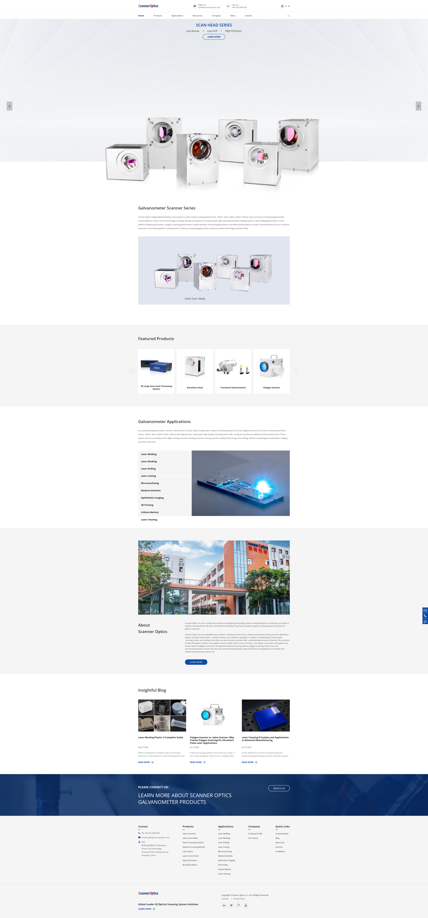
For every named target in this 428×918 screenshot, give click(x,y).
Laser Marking (149, 461)
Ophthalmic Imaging (152, 497)
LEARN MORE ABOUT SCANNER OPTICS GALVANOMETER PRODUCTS (185, 798)
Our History (253, 838)
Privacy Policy (239, 898)
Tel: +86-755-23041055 (149, 833)
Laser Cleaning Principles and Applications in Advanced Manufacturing (265, 739)
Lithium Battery (150, 512)
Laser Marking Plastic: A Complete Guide (160, 737)
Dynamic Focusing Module (194, 847)
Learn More (157, 293)
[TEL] (425, 616)
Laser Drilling (148, 468)
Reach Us (279, 788)
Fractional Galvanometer (233, 387)
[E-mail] (425, 610)
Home (141, 15)
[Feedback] (425, 621)
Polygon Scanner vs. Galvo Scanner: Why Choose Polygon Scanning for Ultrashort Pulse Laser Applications (212, 740)
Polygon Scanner (271, 387)
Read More (144, 762)
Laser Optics (270, 251)
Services (279, 847)
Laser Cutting (148, 475)
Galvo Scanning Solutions (232, 262)
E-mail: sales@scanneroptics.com (153, 837)
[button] (9, 106)
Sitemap (225, 898)
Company (216, 15)
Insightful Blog (152, 690)
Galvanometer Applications (164, 421)
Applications (177, 15)
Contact (248, 15)
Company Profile (255, 833)
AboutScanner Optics (152, 628)
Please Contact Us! (153, 787)
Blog (277, 838)
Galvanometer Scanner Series (166, 208)
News (232, 15)
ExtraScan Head (195, 387)
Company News (282, 833)
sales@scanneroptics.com (209, 7)
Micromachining (150, 483)
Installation (280, 851)
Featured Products (156, 338)
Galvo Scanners (157, 257)
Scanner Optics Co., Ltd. (242, 895)
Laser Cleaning (149, 519)
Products (158, 15)
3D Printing (147, 504)
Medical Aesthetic (151, 490)
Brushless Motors (190, 865)
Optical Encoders (190, 860)
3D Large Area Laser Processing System (156, 387)
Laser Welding (148, 454)
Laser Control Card (191, 856)
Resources (197, 15)
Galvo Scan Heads (195, 251)
